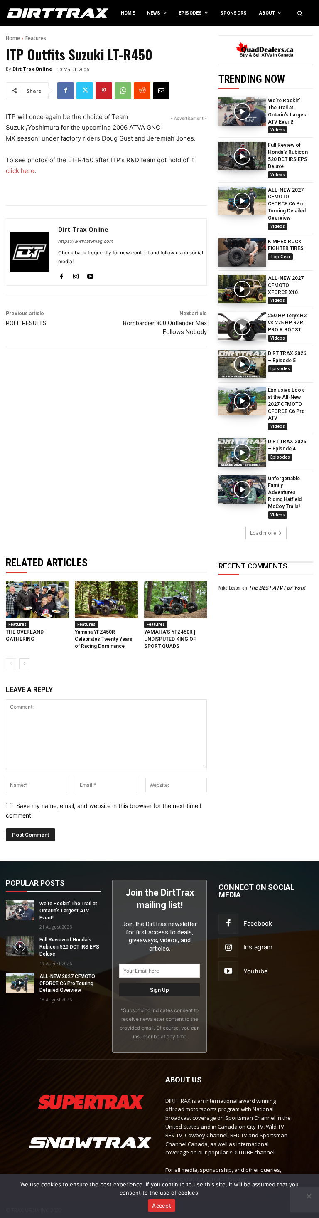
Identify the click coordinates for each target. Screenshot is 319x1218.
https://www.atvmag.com (85, 241)
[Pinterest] (104, 90)
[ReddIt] (142, 90)
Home (13, 38)
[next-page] (24, 663)
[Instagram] (76, 275)
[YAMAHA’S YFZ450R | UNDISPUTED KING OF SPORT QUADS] (175, 600)
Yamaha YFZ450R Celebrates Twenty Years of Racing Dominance (104, 639)
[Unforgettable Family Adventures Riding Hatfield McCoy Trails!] (242, 489)
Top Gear (280, 256)
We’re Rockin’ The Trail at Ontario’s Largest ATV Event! (68, 911)
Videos (277, 130)
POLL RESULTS (26, 323)
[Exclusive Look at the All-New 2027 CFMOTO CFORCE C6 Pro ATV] (242, 401)
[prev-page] (11, 663)
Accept (161, 1205)
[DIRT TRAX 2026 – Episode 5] (242, 364)
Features (35, 38)
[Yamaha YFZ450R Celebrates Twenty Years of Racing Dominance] (106, 600)
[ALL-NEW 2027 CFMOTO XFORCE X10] (242, 289)
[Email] (161, 90)
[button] (300, 13)
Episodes (280, 368)
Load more (263, 532)
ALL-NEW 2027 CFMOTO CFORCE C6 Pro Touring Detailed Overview (287, 204)
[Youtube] (90, 275)
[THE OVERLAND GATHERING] (37, 600)
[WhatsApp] (123, 90)
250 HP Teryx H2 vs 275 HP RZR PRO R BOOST (287, 323)
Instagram (257, 947)
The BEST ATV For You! (276, 587)
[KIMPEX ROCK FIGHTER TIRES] (242, 252)
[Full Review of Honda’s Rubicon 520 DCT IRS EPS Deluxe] (242, 156)
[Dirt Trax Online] (29, 252)
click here (20, 171)
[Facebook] (65, 90)
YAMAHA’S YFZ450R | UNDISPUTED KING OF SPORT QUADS (170, 639)
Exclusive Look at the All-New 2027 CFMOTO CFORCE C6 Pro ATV (286, 404)
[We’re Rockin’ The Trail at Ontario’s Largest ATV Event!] (242, 111)
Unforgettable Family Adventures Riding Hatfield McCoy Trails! (285, 492)
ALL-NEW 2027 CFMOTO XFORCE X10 (286, 285)
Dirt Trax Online (32, 69)
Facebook (257, 923)
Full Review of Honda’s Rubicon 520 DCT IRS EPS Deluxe (69, 947)
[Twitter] (84, 90)
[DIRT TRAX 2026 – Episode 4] (242, 452)
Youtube (255, 971)
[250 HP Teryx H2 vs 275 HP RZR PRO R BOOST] (242, 326)
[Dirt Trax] (33, 13)
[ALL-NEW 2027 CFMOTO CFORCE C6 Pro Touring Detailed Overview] (242, 201)
